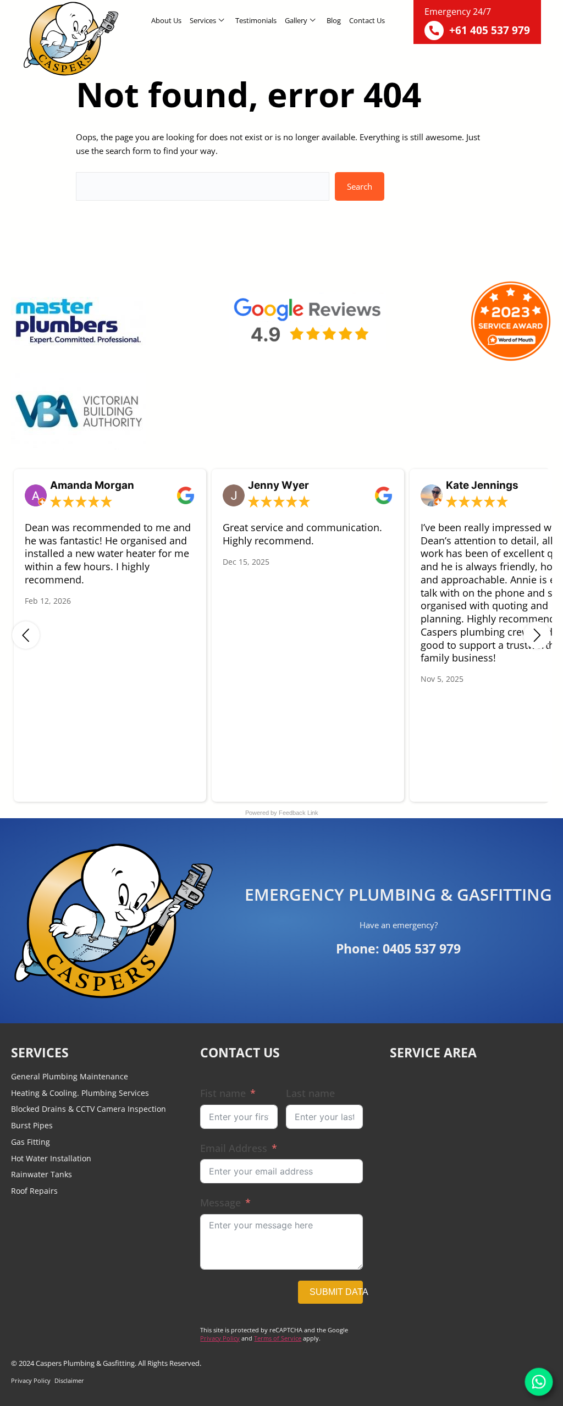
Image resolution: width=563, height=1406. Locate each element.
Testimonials (256, 20)
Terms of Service (277, 1338)
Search (359, 186)
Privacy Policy (220, 1338)
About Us (166, 20)
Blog (334, 20)
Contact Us (367, 20)
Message (220, 1202)
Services (203, 20)
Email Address (233, 1148)
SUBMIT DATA (336, 1292)
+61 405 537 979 (489, 30)
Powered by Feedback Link (281, 812)
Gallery (296, 20)
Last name (310, 1093)
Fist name (223, 1093)
